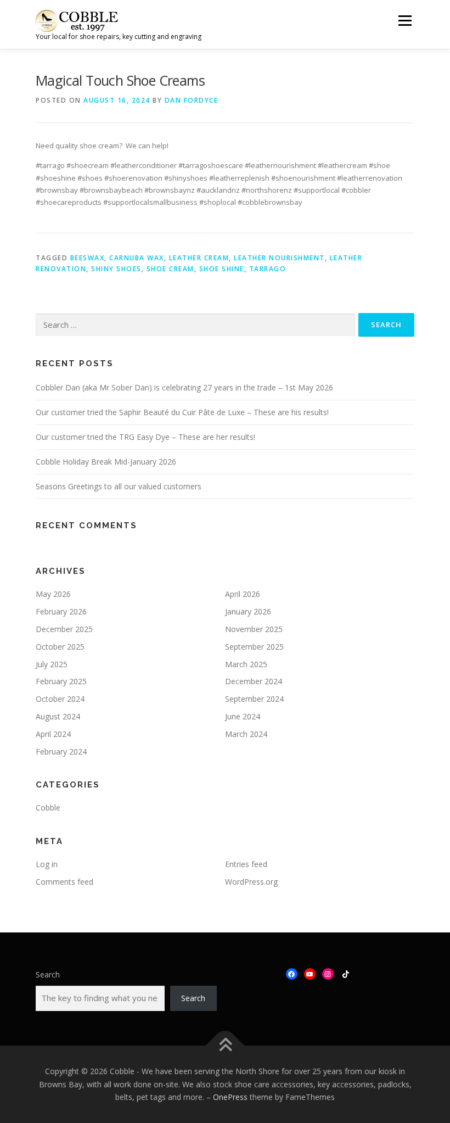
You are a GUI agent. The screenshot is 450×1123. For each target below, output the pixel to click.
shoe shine (221, 268)
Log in (47, 864)
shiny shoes (116, 268)
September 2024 (254, 699)
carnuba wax (136, 257)
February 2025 (61, 681)
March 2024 (246, 734)
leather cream (199, 257)
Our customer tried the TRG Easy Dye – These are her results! (145, 437)
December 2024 (253, 681)
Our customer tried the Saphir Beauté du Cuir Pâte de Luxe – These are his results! (182, 412)
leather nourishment (279, 257)
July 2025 (52, 664)
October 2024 (60, 699)
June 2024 (242, 716)
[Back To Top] (225, 1045)
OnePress (230, 1097)
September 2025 (254, 646)
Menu (404, 20)
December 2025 (64, 629)
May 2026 (53, 594)
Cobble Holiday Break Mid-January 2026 (106, 461)
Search (48, 974)
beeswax (87, 257)
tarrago (267, 268)
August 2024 (58, 716)
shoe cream (170, 268)
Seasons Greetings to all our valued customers (118, 486)
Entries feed (246, 864)
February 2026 (61, 611)
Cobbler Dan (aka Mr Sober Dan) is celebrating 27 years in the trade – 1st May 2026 (184, 387)
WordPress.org (251, 881)
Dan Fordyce (191, 100)
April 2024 (53, 734)
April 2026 (242, 594)
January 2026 (248, 611)
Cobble (48, 807)
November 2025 (254, 629)
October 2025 (60, 646)
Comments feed (64, 881)
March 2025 (246, 664)
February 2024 (61, 751)
